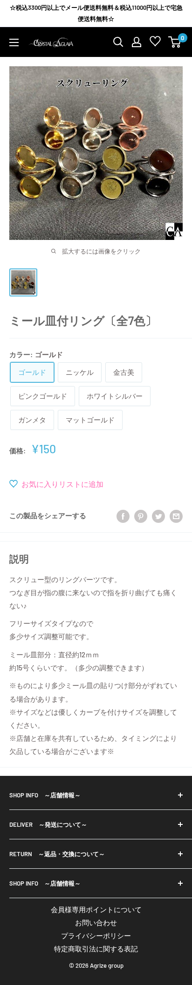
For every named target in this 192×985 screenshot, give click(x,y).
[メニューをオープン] (14, 42)
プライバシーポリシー (96, 935)
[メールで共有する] (176, 515)
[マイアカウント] (136, 42)
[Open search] (118, 42)
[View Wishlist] (155, 43)
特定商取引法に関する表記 (96, 948)
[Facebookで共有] (123, 515)
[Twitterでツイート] (158, 515)
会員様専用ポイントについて (96, 909)
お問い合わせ (96, 922)
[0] (175, 42)
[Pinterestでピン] (140, 515)
